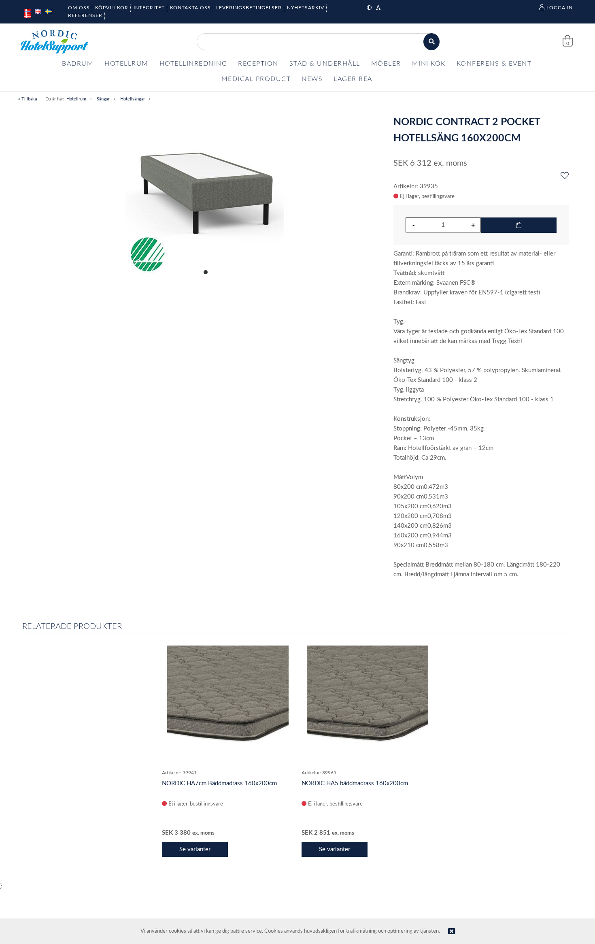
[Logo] (54, 42)
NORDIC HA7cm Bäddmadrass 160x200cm (219, 783)
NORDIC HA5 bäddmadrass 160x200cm (355, 783)
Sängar (103, 99)
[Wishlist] (565, 176)
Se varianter (194, 849)
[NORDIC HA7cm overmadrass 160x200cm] (228, 706)
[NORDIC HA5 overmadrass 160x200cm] (367, 706)
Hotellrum (76, 99)
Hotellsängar (132, 99)
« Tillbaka (27, 99)
